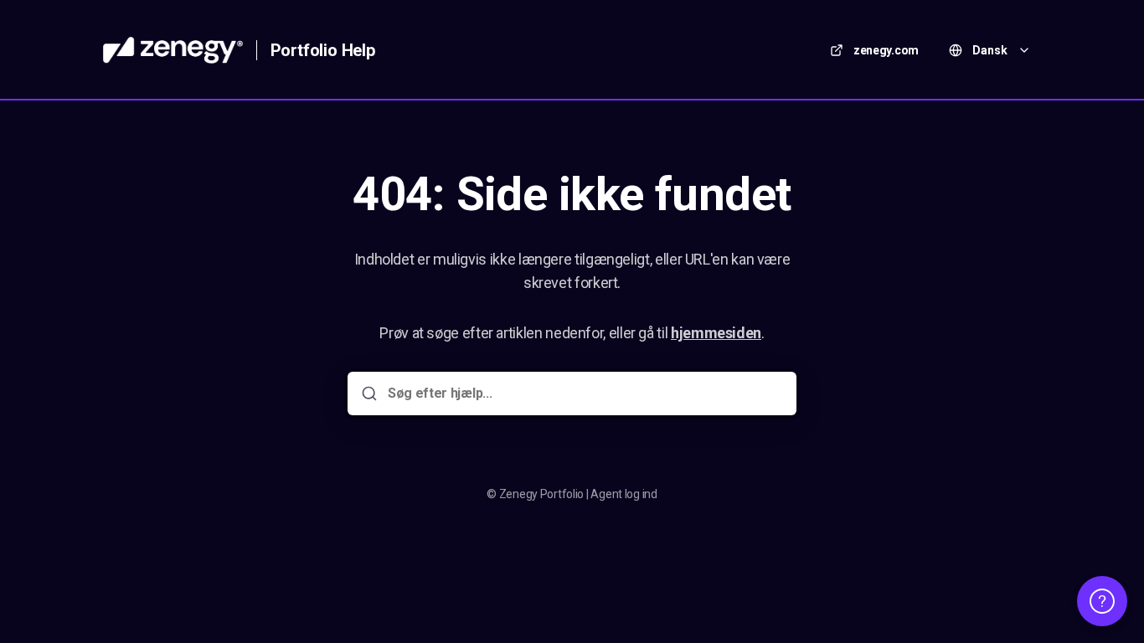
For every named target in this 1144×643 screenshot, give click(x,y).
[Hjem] (173, 50)
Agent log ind (623, 494)
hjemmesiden (716, 333)
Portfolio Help (323, 50)
